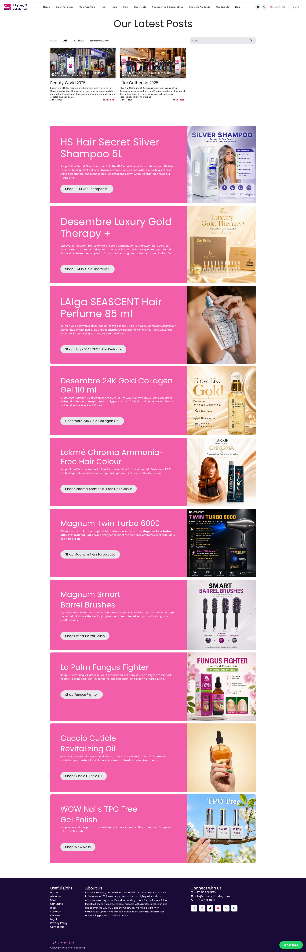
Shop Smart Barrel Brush (85, 636)
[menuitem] (46, 7)
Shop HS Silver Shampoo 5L (87, 189)
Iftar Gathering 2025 (139, 83)
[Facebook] (194, 908)
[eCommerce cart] (258, 7)
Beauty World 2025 (68, 83)
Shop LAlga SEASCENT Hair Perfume (93, 349)
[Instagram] (202, 908)
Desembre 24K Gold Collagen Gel (92, 421)
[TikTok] (210, 908)
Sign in (296, 6)
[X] (226, 908)
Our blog (110, 100)
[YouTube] (218, 908)
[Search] (251, 40)
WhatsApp (291, 945)
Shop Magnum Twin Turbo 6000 (90, 554)
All (65, 40)
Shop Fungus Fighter (81, 694)
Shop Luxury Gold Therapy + (87, 269)
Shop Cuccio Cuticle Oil (83, 776)
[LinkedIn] (234, 908)
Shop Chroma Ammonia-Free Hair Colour (98, 489)
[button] (264, 7)
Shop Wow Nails (78, 847)
